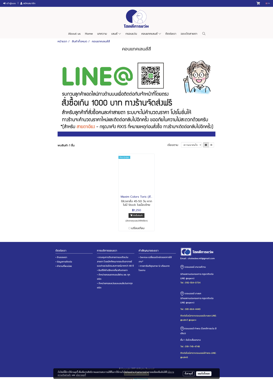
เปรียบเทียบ (137, 228)
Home (89, 33)
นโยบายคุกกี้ (81, 375)
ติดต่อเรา (170, 33)
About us (74, 33)
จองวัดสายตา (189, 33)
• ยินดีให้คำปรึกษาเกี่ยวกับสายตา (112, 270)
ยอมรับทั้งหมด (204, 373)
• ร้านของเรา (61, 257)
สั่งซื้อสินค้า (137, 215)
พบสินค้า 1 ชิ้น (66, 145)
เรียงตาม (174, 145)
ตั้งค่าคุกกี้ (189, 373)
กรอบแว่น (131, 33)
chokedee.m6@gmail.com (201, 258)
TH (268, 3)
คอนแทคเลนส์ (150, 33)
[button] (204, 33)
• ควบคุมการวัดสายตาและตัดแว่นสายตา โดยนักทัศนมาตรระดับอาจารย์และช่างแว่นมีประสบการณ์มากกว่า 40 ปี (115, 261)
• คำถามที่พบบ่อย (63, 266)
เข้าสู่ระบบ (11, 3)
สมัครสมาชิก (28, 3)
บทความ (102, 33)
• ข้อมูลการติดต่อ (63, 261)
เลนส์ (114, 33)
